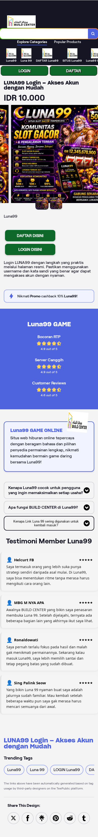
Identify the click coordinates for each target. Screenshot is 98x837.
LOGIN (24, 71)
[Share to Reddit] (70, 818)
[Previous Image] (4, 155)
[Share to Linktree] (42, 818)
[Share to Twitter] (14, 818)
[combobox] (44, 34)
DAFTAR (73, 71)
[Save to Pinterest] (56, 818)
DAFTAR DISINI (30, 235)
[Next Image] (94, 155)
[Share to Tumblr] (84, 818)
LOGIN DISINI (30, 249)
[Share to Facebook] (28, 818)
